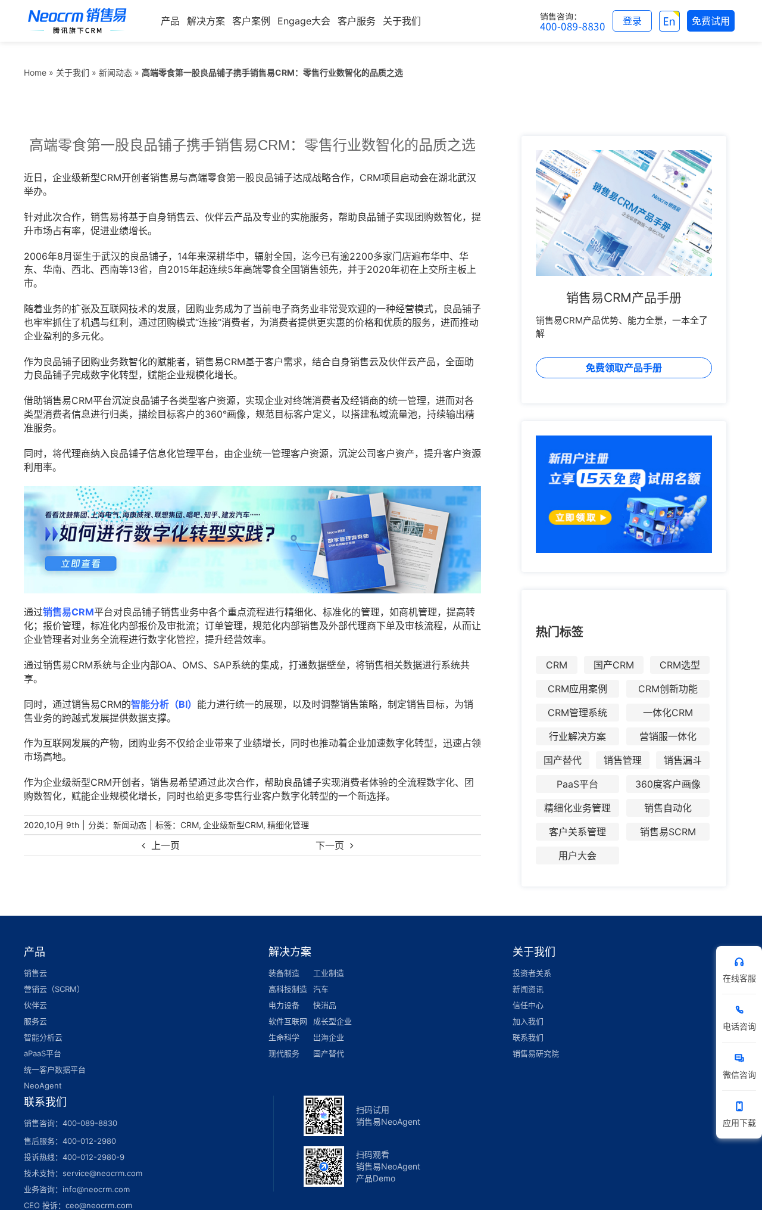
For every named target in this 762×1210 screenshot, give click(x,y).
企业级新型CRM (233, 825)
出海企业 (328, 1037)
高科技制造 (287, 989)
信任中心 (528, 1005)
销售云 (35, 973)
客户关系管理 (577, 832)
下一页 (330, 845)
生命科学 (283, 1037)
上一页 (165, 845)
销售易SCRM (668, 832)
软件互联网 (287, 1021)
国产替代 (563, 760)
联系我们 (528, 1037)
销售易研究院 (536, 1053)
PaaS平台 (577, 784)
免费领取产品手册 (624, 368)
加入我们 (528, 1021)
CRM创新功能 (668, 689)
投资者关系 (532, 973)
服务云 (35, 1021)
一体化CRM (668, 712)
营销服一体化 (668, 736)
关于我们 (72, 72)
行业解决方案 (577, 736)
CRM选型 (680, 665)
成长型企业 (332, 1021)
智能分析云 (43, 1037)
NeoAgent (43, 1085)
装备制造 (283, 973)
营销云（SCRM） (54, 989)
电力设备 (283, 1005)
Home (35, 72)
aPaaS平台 (42, 1053)
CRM (189, 825)
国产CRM (614, 665)
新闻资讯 (528, 989)
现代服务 (283, 1053)
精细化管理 (288, 825)
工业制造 (328, 973)
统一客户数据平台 (55, 1069)
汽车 (321, 989)
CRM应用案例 (577, 689)
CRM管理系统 (577, 712)
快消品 (324, 1005)
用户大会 (577, 855)
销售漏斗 (683, 760)
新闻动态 (115, 72)
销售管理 (623, 760)
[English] (669, 21)
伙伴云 (35, 1005)
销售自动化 (668, 808)
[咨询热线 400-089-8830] (572, 21)
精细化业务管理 (577, 808)
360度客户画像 (668, 784)
